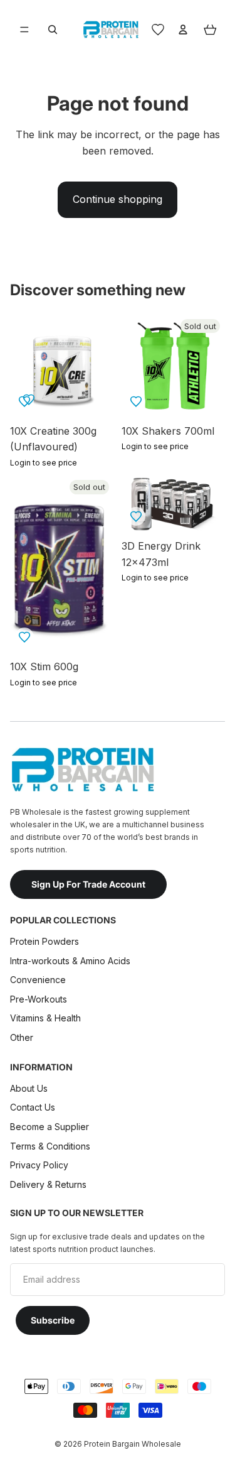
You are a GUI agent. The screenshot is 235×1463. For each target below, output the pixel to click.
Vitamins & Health (45, 1018)
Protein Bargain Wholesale (132, 1444)
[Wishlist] (158, 29)
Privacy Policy (39, 1165)
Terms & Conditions (50, 1146)
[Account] (183, 29)
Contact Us (32, 1107)
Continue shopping (117, 199)
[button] (136, 401)
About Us (29, 1088)
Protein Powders (44, 941)
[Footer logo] (82, 769)
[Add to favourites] (28, 399)
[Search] (52, 29)
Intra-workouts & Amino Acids (71, 960)
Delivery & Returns (48, 1184)
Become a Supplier (49, 1126)
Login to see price (43, 462)
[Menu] (24, 29)
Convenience (38, 980)
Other (21, 1037)
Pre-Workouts (38, 999)
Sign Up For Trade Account (88, 884)
